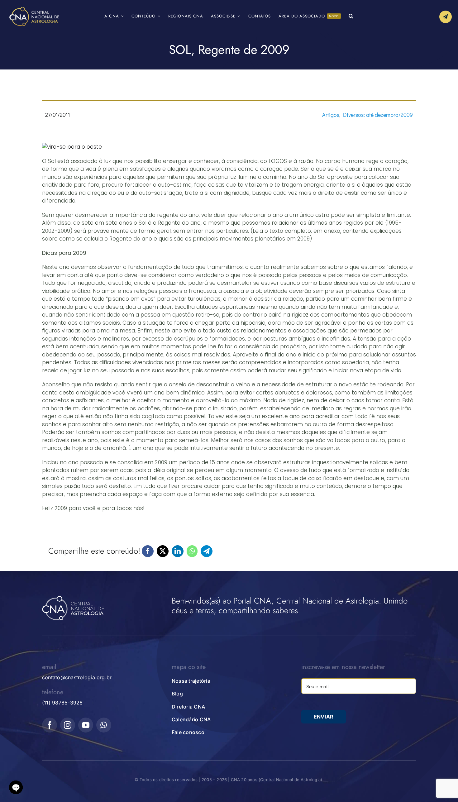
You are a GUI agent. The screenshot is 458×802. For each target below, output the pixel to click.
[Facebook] (147, 551)
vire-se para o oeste (74, 146)
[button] (351, 16)
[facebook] (49, 725)
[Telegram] (206, 551)
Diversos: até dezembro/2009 (378, 114)
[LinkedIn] (177, 551)
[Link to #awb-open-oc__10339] (445, 17)
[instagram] (67, 725)
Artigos (330, 114)
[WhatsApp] (192, 551)
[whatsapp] (103, 725)
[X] (162, 551)
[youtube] (85, 725)
